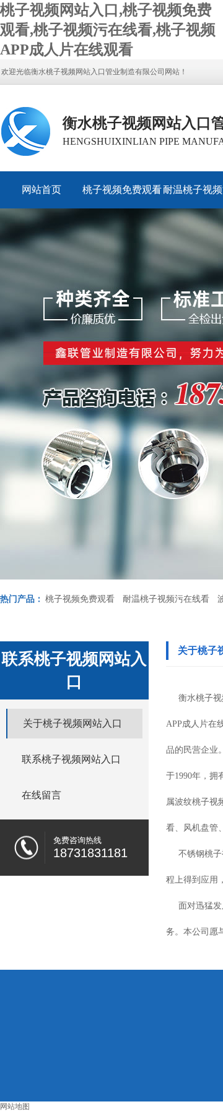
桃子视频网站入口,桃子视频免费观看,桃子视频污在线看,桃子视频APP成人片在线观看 (108, 30)
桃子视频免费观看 (122, 189)
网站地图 (15, 1106)
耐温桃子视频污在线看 (166, 599)
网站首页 (41, 189)
